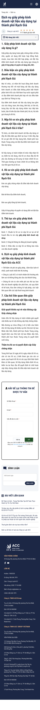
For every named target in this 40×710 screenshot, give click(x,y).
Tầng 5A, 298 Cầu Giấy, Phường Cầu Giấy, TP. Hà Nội (19, 676)
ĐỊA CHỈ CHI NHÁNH (10, 609)
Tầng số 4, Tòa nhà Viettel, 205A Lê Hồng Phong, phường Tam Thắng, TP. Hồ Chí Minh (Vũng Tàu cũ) (19, 671)
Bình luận (29, 483)
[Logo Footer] (14, 547)
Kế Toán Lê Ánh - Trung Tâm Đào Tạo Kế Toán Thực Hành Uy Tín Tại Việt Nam (18, 502)
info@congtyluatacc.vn (14, 589)
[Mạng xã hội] (5, 563)
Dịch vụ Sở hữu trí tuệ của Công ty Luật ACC (16, 530)
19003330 (12, 573)
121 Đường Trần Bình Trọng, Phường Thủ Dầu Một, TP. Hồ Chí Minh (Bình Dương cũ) (20, 642)
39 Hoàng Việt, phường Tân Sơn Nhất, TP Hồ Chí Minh (19, 559)
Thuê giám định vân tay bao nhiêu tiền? (15, 525)
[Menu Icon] (31, 4)
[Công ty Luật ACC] (4, 4)
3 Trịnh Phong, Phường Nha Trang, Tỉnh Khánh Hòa (19, 689)
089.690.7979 (12, 593)
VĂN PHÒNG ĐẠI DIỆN (10, 637)
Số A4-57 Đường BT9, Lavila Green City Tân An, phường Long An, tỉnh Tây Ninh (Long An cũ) (18, 665)
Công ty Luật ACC (13, 31)
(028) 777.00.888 (16, 585)
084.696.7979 (13, 577)
